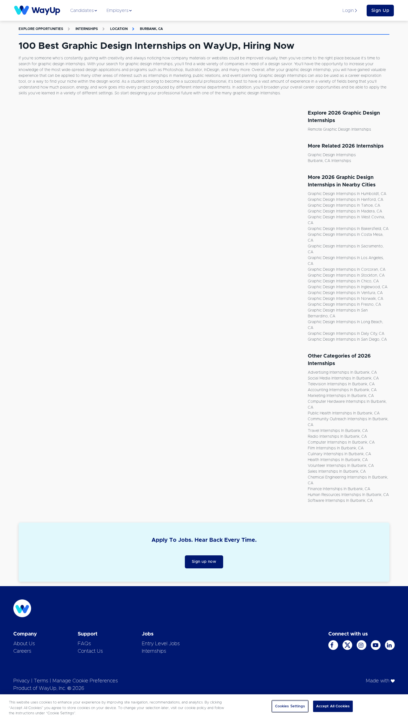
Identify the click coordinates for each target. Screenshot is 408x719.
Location (119, 29)
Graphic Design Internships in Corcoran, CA (347, 270)
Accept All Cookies (333, 706)
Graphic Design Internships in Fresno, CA (344, 305)
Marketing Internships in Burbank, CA (341, 396)
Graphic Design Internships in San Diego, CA (347, 339)
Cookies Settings (290, 706)
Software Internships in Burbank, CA (340, 501)
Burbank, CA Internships (329, 161)
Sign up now (204, 562)
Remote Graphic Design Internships (339, 129)
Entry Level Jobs (161, 643)
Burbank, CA (151, 29)
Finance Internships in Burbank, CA (339, 489)
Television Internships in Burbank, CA (341, 384)
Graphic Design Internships (332, 155)
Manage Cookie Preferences (85, 681)
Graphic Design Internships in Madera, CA (345, 211)
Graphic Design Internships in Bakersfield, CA (348, 229)
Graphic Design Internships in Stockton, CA (346, 275)
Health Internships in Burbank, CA (338, 460)
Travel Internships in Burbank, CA (338, 431)
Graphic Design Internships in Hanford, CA (345, 200)
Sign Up (380, 10)
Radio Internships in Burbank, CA (337, 437)
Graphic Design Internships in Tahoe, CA (344, 205)
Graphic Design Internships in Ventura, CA (345, 293)
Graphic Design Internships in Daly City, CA (346, 334)
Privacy (21, 681)
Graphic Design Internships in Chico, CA (343, 281)
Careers (22, 651)
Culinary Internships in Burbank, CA (339, 454)
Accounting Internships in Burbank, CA (342, 390)
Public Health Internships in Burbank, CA (344, 413)
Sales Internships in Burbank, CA (337, 472)
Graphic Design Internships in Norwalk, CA (345, 299)
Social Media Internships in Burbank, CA (343, 378)
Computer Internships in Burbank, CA (341, 442)
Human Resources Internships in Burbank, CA (348, 495)
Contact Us (90, 651)
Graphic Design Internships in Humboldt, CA (347, 194)
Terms (41, 681)
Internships (86, 29)
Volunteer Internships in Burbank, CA (341, 466)
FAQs (84, 643)
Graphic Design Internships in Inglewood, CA (347, 287)
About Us (24, 643)
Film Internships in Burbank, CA (336, 448)
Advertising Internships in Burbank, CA (342, 372)
